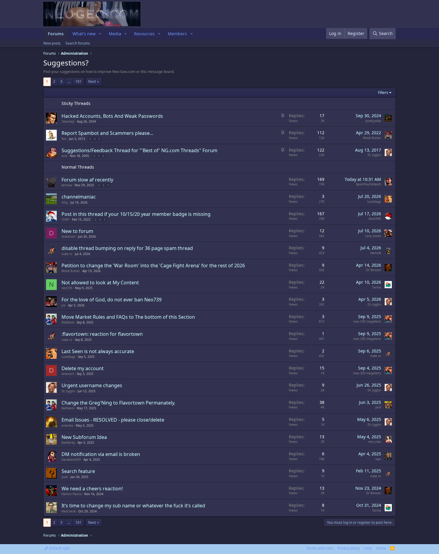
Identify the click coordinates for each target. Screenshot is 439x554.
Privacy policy (348, 548)
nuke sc (67, 254)
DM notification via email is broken (101, 454)
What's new (84, 33)
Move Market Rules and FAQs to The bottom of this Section (128, 317)
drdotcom (68, 236)
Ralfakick (68, 322)
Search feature (78, 471)
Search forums (77, 43)
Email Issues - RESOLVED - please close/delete (113, 419)
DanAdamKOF (71, 459)
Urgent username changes (92, 385)
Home (381, 548)
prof (378, 407)
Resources (144, 33)
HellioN (375, 253)
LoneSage (374, 201)
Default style (59, 548)
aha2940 (375, 218)
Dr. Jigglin (374, 155)
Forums (56, 33)
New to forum (77, 231)
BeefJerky (68, 442)
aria (64, 156)
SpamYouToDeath (368, 184)
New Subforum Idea (84, 437)
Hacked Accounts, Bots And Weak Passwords (112, 116)
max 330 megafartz (367, 321)
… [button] (68, 81)
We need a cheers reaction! (92, 488)
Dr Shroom (373, 270)
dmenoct (68, 374)
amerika (67, 425)
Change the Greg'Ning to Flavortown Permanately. (118, 402)
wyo (378, 459)
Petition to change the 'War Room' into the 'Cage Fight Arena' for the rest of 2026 (153, 265)
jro (63, 305)
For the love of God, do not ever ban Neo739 (112, 299)
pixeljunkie (373, 121)
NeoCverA (69, 511)
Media (115, 33)
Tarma (376, 287)
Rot (64, 139)
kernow (67, 185)
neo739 (67, 288)
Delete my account (83, 368)
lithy (65, 202)
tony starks (373, 236)
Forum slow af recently (87, 179)
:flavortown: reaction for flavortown (102, 334)
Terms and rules (319, 548)
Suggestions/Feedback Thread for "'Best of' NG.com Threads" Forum (139, 150)
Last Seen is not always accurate (98, 351)
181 (78, 81)
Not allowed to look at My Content (100, 282)
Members (177, 33)
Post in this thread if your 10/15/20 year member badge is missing (136, 214)
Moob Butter (372, 138)
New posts (52, 43)
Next (92, 81)
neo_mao (374, 441)
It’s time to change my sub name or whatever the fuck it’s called (133, 505)
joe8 (65, 477)
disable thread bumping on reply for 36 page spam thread (127, 248)
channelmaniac (79, 196)
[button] (100, 33)
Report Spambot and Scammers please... (107, 133)
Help (368, 548)
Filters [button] (383, 92)
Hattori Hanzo (72, 494)
